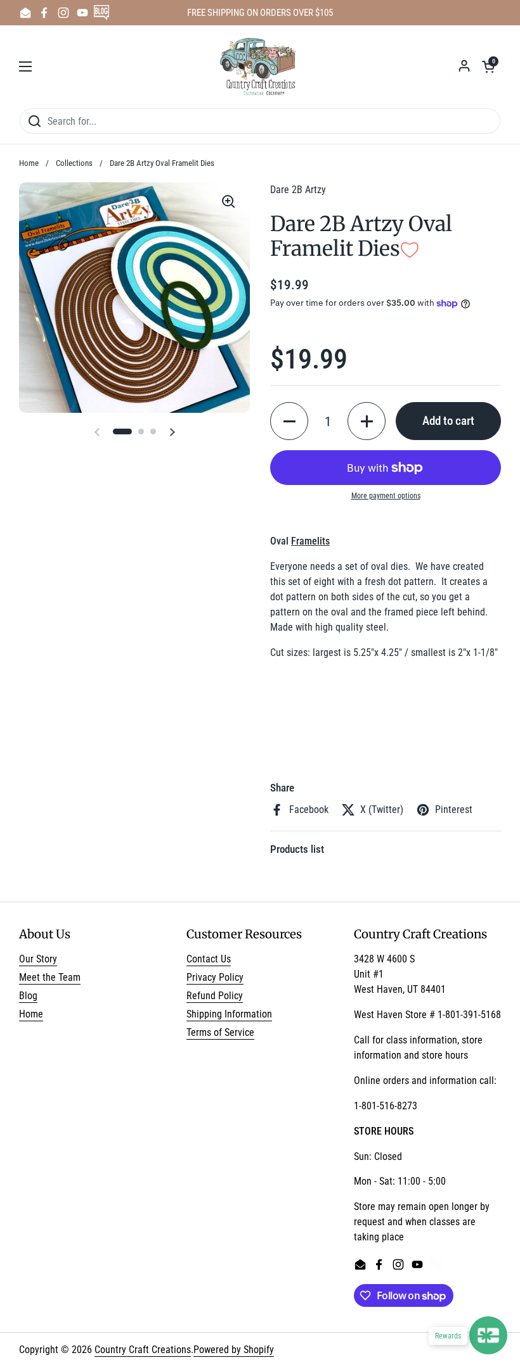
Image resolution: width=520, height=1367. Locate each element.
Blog (28, 996)
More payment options (385, 495)
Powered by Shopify (233, 1350)
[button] (488, 66)
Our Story (38, 959)
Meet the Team (50, 977)
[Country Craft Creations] (260, 66)
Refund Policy (214, 996)
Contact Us (208, 959)
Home (29, 163)
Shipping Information (229, 1014)
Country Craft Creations (142, 1350)
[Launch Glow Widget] (488, 1335)
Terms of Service (220, 1032)
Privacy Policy (215, 977)
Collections (74, 163)
